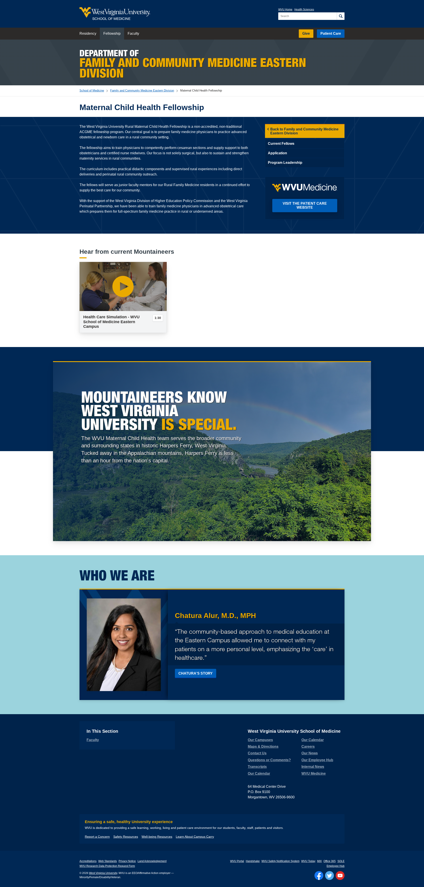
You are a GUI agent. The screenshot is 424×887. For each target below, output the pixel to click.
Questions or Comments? (269, 760)
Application (277, 153)
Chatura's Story (195, 673)
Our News (309, 753)
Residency (88, 33)
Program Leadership (285, 162)
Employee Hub (335, 866)
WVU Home (285, 9)
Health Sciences (304, 9)
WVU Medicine (313, 773)
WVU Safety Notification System (280, 861)
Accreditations (88, 861)
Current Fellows (281, 143)
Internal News (312, 767)
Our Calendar (259, 773)
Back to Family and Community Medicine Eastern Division (304, 131)
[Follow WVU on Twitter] (329, 875)
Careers (308, 746)
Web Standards (107, 861)
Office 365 (330, 861)
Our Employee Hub (317, 760)
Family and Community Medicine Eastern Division (142, 90)
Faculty (133, 33)
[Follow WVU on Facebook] (318, 875)
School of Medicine (92, 90)
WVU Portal (237, 861)
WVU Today (308, 861)
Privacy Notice (127, 861)
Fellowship (112, 33)
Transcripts (257, 767)
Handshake (253, 861)
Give (306, 33)
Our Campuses (260, 740)
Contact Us (257, 753)
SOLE (340, 861)
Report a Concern (97, 836)
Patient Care (330, 33)
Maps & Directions (263, 746)
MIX (319, 861)
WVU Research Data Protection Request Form (107, 866)
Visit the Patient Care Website (305, 205)
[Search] (340, 16)
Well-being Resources (157, 836)
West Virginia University (103, 873)
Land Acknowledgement (152, 861)
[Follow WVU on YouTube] (340, 875)
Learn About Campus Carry (195, 836)
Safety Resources (125, 836)
